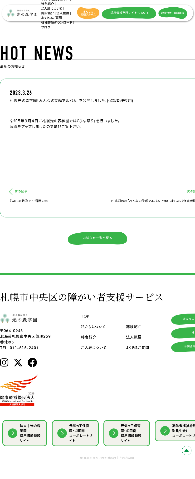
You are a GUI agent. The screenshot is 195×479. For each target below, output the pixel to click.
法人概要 (62, 13)
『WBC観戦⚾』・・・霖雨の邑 (29, 200)
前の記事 (21, 191)
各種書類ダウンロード (56, 22)
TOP (85, 316)
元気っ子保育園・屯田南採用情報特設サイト (131, 433)
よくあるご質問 (51, 17)
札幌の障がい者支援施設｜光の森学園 (109, 458)
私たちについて (93, 327)
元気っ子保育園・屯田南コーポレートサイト (81, 433)
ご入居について (51, 8)
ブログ (45, 27)
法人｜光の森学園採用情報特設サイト (30, 433)
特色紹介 (47, 3)
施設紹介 (47, 13)
